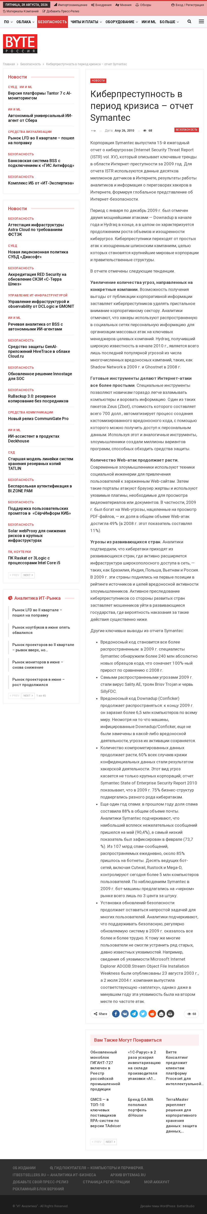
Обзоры (145, 5)
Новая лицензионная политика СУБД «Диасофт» (38, 254)
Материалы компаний (23, 11)
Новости (98, 80)
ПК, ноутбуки (19, 552)
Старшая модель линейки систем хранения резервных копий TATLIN (40, 464)
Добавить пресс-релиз (62, 11)
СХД (11, 452)
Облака (23, 22)
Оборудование (120, 22)
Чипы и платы (84, 22)
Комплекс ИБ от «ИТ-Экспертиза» (41, 183)
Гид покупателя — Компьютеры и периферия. (99, 1168)
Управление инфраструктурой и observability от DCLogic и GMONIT (41, 304)
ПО (6, 22)
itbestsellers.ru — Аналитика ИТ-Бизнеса (54, 1175)
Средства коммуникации (30, 412)
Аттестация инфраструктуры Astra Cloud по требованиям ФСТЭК (36, 229)
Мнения (126, 5)
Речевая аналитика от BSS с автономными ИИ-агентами (35, 326)
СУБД (12, 87)
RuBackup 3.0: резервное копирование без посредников (38, 398)
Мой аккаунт (157, 1182)
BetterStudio (185, 1206)
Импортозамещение (72, 5)
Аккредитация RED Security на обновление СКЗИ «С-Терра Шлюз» (37, 279)
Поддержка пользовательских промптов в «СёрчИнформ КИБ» (39, 511)
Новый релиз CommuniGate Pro (38, 418)
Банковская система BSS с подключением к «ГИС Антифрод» (41, 163)
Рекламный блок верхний (38, 1189)
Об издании (24, 1168)
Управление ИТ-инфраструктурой (38, 295)
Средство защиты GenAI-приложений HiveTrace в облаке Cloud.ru (39, 351)
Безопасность (52, 22)
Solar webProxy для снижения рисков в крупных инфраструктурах (37, 535)
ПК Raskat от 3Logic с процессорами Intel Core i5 (34, 560)
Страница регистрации (106, 1182)
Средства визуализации (30, 132)
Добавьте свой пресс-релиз (40, 1182)
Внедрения (103, 5)
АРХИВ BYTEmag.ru (128, 1175)
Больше (167, 22)
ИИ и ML (149, 22)
